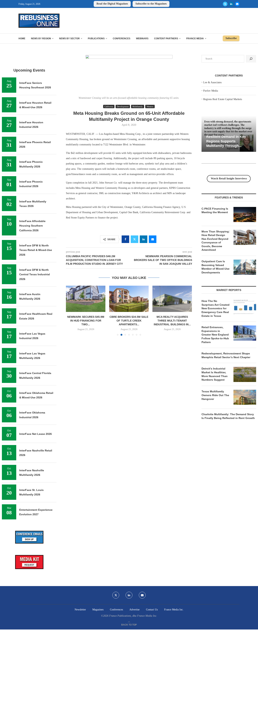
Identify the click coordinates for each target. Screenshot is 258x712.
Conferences (121, 38)
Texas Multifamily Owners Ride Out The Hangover (215, 395)
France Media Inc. (174, 609)
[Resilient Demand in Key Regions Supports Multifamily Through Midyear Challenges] (229, 134)
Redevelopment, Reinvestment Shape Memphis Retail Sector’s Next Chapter (226, 355)
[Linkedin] (231, 4)
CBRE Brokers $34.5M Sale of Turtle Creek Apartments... (129, 321)
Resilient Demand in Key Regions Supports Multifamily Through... (226, 141)
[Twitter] (225, 4)
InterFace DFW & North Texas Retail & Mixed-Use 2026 (35, 250)
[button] (71, 310)
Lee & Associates (212, 82)
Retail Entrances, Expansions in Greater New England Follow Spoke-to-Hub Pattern (215, 334)
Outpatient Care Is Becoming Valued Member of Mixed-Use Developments (215, 267)
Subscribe (231, 38)
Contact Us (152, 609)
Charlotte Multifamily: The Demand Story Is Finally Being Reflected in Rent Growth (228, 416)
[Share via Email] (152, 239)
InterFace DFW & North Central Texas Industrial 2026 (34, 274)
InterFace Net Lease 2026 (35, 433)
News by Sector (69, 38)
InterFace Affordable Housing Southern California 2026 (32, 226)
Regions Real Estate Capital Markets (222, 99)
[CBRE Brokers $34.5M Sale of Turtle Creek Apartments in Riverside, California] (129, 299)
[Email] (237, 4)
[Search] (251, 58)
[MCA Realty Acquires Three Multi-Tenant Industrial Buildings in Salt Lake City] (172, 299)
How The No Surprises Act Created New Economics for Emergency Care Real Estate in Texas (215, 308)
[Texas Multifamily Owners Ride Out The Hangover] (244, 397)
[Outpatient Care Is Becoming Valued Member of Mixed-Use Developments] (244, 267)
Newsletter (80, 609)
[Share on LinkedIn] (143, 239)
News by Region (41, 38)
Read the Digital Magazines (112, 3)
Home (22, 38)
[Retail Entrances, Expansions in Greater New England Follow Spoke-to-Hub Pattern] (244, 333)
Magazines (98, 609)
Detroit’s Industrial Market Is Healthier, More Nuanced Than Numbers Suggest (215, 374)
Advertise (134, 609)
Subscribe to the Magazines (151, 3)
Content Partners (166, 38)
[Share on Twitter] (134, 239)
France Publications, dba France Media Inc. (133, 615)
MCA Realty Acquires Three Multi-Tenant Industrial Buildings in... (172, 321)
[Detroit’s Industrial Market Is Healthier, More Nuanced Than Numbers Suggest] (244, 374)
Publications (96, 38)
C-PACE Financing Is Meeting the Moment (215, 210)
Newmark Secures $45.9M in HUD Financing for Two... (85, 321)
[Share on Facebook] (125, 239)
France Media (195, 38)
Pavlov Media (210, 90)
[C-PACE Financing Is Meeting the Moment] (244, 214)
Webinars (142, 38)
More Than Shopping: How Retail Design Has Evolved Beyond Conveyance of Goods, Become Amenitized (216, 240)
